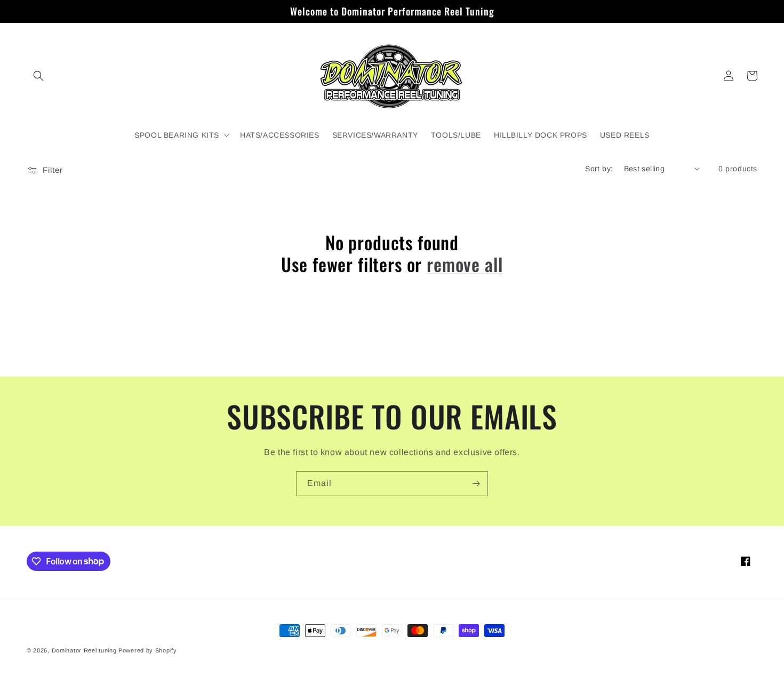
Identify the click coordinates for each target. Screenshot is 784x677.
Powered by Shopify (147, 650)
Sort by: (599, 168)
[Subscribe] (475, 483)
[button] (38, 75)
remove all (464, 264)
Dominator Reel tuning (84, 650)
